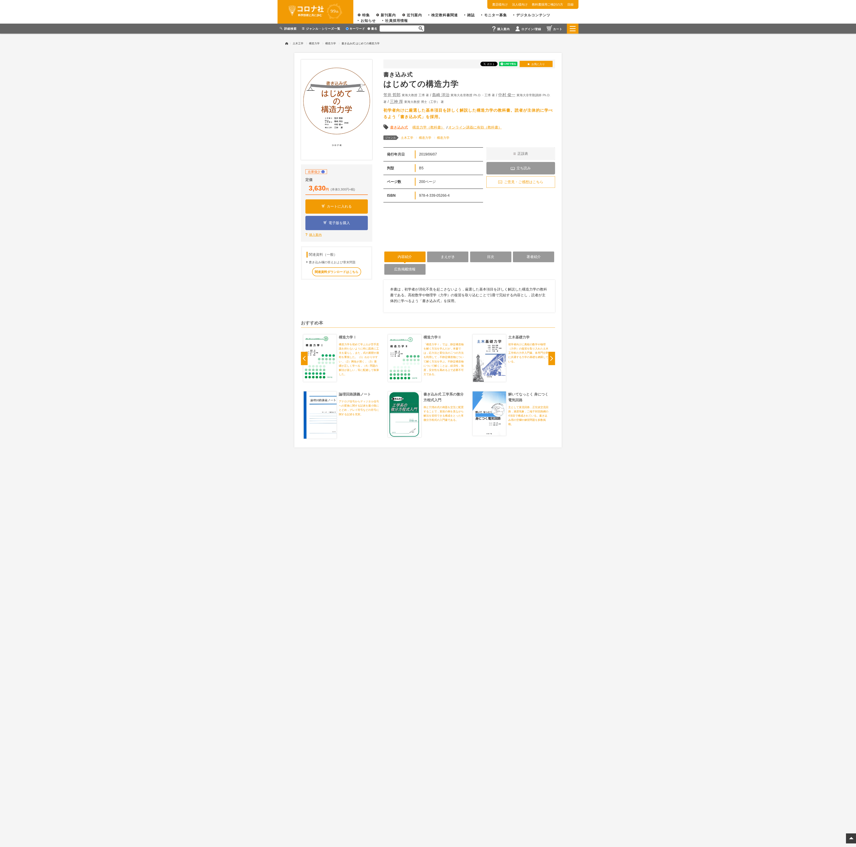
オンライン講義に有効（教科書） (475, 127)
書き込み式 (399, 127)
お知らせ (368, 21)
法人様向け (520, 4)
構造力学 (314, 43)
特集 (366, 15)
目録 (570, 4)
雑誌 (471, 15)
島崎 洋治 (440, 95)
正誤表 (522, 153)
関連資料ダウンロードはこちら (336, 272)
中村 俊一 (506, 95)
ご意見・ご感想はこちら (523, 182)
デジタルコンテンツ (533, 15)
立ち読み (523, 168)
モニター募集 (495, 15)
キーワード (357, 28)
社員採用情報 (396, 21)
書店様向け (500, 4)
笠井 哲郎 (392, 95)
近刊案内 (414, 15)
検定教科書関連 (444, 15)
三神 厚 (396, 101)
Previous (304, 358)
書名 (374, 28)
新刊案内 (388, 15)
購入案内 (315, 235)
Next (551, 358)
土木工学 (298, 43)
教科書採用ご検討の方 (547, 4)
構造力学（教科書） (428, 127)
